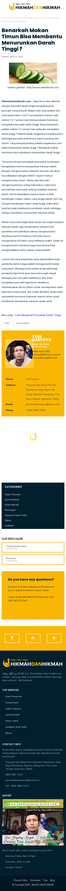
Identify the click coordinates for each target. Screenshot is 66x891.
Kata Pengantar (14, 696)
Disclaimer (35, 880)
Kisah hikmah (15, 18)
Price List (11, 558)
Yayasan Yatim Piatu (16, 515)
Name (9, 379)
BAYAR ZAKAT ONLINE (43, 884)
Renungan (10, 509)
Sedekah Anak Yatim (16, 726)
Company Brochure (16, 546)
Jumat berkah (12, 499)
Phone (9, 410)
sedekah (9, 525)
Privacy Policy (20, 880)
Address (11, 385)
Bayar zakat (12, 720)
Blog (52, 880)
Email (9, 404)
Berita (9, 733)
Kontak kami (12, 702)
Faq (45, 880)
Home (4, 18)
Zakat (8, 520)
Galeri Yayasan (13, 494)
